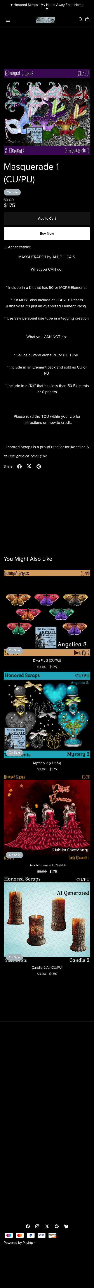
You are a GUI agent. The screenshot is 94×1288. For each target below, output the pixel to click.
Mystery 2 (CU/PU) (47, 763)
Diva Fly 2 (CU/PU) (47, 660)
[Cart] (89, 19)
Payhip (28, 1243)
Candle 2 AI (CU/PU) (47, 967)
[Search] (81, 19)
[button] (35, 1243)
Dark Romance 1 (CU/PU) (47, 865)
